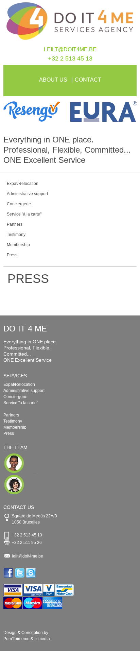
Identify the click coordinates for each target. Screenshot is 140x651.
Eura (103, 111)
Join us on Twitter (20, 573)
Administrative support (27, 193)
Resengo (36, 111)
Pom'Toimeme (16, 638)
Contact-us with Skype (31, 573)
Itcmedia (42, 638)
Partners (14, 224)
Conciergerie (19, 204)
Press (12, 255)
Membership (18, 244)
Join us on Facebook (9, 573)
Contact (88, 80)
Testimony (16, 234)
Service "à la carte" (24, 214)
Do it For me (70, 23)
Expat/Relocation (22, 183)
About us (53, 80)
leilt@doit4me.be (70, 49)
